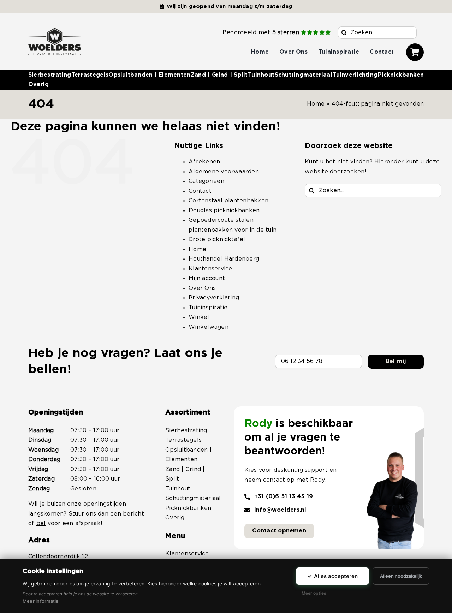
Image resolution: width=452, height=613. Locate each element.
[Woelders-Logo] (54, 31)
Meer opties (314, 593)
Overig (174, 517)
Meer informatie (41, 601)
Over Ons (202, 288)
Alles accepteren (332, 576)
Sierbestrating (186, 430)
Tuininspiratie (208, 307)
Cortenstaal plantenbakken (228, 200)
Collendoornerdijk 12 (58, 556)
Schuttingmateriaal (193, 498)
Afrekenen (204, 162)
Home (316, 104)
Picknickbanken (188, 508)
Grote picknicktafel (217, 239)
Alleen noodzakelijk (401, 576)
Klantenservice (210, 269)
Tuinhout (177, 489)
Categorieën (206, 181)
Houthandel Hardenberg (224, 259)
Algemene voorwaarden (224, 171)
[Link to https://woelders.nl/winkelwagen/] (415, 52)
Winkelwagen (208, 327)
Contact (200, 191)
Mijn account (207, 278)
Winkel (199, 317)
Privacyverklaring (214, 297)
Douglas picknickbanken (224, 210)
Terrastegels (183, 440)
